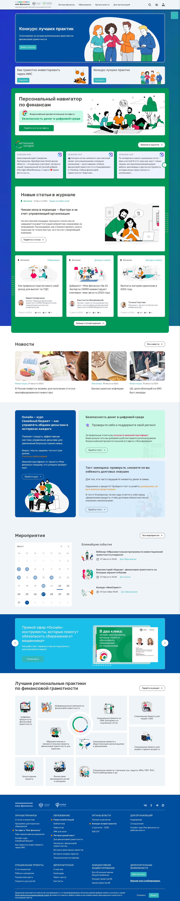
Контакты (58, 881)
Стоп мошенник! (23, 869)
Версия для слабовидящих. (145, 881)
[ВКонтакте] (145, 805)
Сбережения (54, 260)
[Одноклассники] (151, 805)
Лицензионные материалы (66, 858)
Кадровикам (136, 820)
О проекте (25, 50)
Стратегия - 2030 (100, 827)
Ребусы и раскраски (24, 873)
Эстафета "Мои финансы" (28, 830)
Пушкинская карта (24, 877)
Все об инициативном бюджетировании (102, 873)
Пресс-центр (60, 877)
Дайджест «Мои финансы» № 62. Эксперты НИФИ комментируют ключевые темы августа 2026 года (89, 289)
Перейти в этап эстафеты (36, 128)
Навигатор (59, 827)
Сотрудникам (137, 823)
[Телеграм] (157, 805)
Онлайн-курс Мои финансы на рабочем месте (144, 828)
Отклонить (141, 895)
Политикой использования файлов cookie (32, 895)
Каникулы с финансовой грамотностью (65, 844)
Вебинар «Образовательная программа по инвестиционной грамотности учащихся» (129, 553)
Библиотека (59, 823)
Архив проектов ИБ (101, 883)
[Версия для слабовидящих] (156, 4)
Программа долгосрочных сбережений (27, 825)
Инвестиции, (21, 383)
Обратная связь (138, 874)
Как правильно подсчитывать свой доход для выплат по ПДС (38, 287)
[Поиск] (149, 4)
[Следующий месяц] (68, 546)
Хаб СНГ (96, 831)
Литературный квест (64, 835)
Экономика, (97, 383)
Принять (153, 895)
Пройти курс (31, 476)
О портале (58, 869)
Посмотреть (33, 659)
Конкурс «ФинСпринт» (108, 587)
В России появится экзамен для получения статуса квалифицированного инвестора (45, 390)
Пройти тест (95, 450)
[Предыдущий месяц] (61, 546)
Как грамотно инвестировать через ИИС (38, 72)
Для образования (128, 559)
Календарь (59, 873)
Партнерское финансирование (29, 834)
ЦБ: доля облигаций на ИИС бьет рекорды (146, 390)
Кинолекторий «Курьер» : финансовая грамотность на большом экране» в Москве (126, 571)
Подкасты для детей (25, 881)
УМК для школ (60, 831)
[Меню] (174, 15)
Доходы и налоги (102, 260)
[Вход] (163, 4)
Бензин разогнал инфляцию (107, 388)
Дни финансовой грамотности (68, 839)
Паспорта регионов (101, 820)
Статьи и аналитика (25, 820)
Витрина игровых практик (66, 854)
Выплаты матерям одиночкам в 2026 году (138, 287)
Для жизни (125, 577)
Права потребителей (59, 201)
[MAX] (163, 805)
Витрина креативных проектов (68, 850)
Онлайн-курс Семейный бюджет (24, 839)
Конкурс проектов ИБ (102, 879)
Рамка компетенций (64, 820)
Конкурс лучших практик (112, 70)
